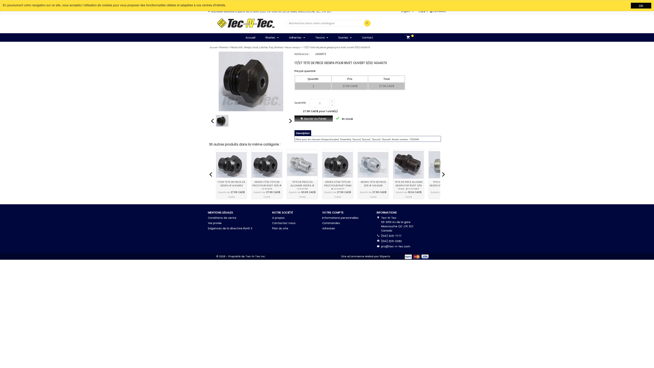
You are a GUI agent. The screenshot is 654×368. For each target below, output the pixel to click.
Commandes (331, 223)
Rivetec (224, 47)
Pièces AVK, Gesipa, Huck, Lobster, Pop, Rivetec (256, 47)
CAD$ (421, 11)
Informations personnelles (340, 218)
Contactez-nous (283, 223)
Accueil (213, 47)
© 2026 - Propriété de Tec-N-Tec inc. (241, 256)
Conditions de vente (222, 218)
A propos (278, 218)
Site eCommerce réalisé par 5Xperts (365, 256)
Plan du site (280, 228)
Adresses (328, 228)
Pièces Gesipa (292, 47)
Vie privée (215, 223)
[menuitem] (408, 37)
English (405, 11)
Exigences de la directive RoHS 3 (230, 228)
